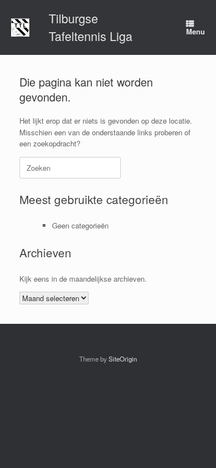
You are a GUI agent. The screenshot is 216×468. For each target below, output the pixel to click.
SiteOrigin (123, 358)
